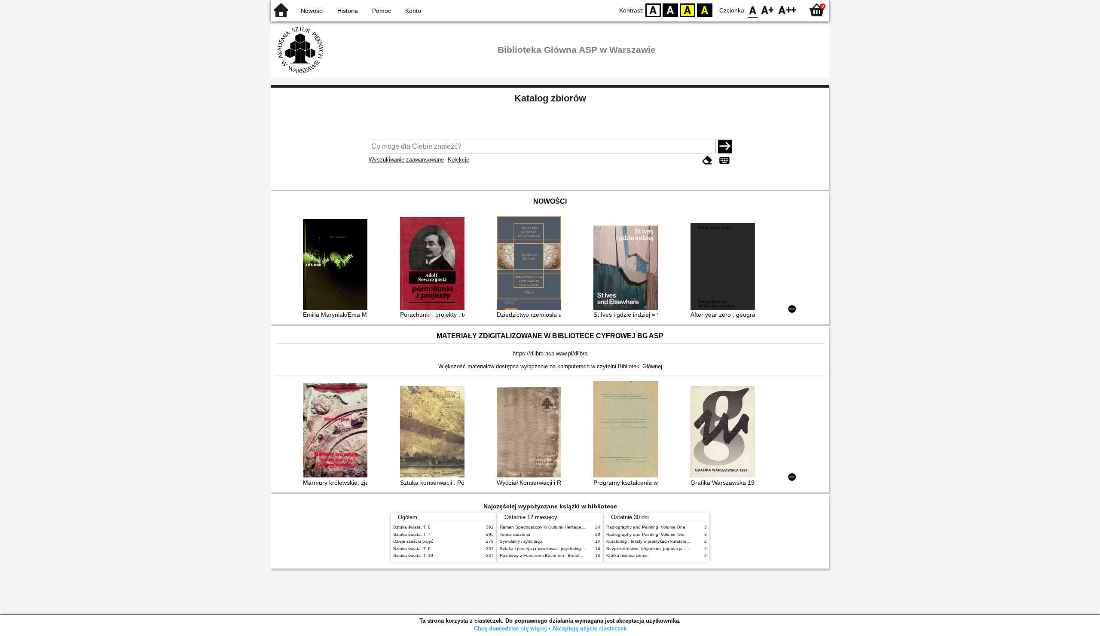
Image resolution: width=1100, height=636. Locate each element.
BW (670, 9)
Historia (347, 10)
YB (687, 9)
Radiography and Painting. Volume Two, (646, 534)
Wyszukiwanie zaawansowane (406, 159)
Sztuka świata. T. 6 (412, 548)
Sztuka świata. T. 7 (412, 534)
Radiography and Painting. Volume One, (646, 527)
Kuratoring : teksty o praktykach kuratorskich (650, 541)
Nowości (312, 10)
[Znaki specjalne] (724, 160)
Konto (413, 10)
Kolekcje (458, 159)
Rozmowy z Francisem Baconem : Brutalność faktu (550, 555)
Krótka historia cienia (627, 555)
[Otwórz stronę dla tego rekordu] (337, 265)
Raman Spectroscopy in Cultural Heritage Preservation (554, 527)
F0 (753, 9)
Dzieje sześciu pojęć (413, 541)
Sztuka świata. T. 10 (413, 555)
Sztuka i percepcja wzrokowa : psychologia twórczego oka (557, 548)
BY (704, 9)
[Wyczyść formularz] (707, 160)
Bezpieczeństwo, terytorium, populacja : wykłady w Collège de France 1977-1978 (686, 548)
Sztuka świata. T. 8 (412, 527)
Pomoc (381, 10)
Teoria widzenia (515, 534)
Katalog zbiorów (550, 98)
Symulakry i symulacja (521, 541)
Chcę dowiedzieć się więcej (510, 628)
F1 (768, 9)
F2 (787, 9)
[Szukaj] (725, 146)
